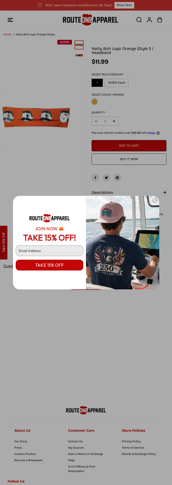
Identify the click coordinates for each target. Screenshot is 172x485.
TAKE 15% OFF (49, 265)
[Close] (154, 200)
